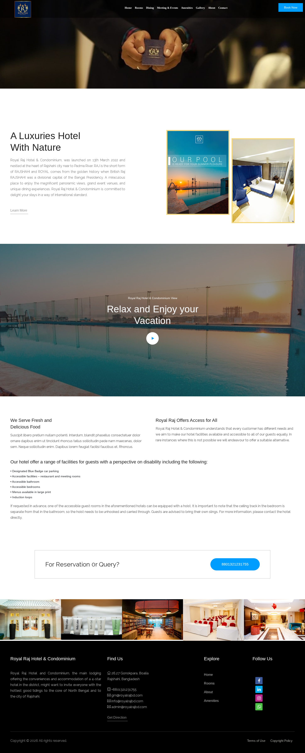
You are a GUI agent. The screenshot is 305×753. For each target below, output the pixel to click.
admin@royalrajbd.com (129, 707)
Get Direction (117, 717)
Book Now (290, 7)
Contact (222, 7)
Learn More (18, 210)
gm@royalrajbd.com (127, 695)
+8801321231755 (124, 690)
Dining (150, 7)
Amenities (187, 7)
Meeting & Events (167, 7)
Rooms (139, 7)
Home (128, 7)
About (211, 7)
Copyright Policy (281, 740)
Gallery (200, 7)
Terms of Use (256, 740)
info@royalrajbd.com (127, 701)
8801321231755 (235, 564)
